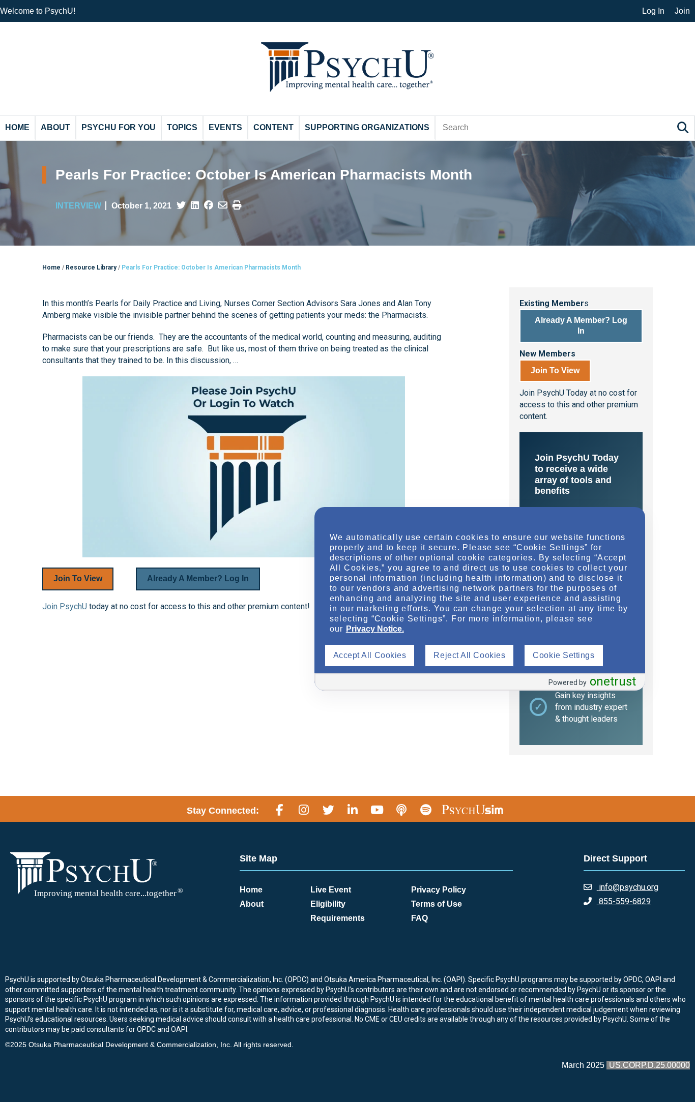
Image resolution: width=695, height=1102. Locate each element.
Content (273, 127)
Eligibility (327, 904)
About (55, 127)
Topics (182, 127)
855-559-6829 (624, 901)
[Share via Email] (222, 205)
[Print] (237, 205)
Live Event (330, 889)
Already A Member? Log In (198, 578)
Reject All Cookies (469, 655)
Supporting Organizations (367, 127)
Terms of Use (436, 904)
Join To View (77, 578)
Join (682, 11)
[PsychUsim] (472, 809)
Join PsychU (64, 606)
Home (17, 127)
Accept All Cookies (370, 655)
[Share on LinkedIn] (195, 205)
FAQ (419, 918)
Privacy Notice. (375, 628)
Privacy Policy (438, 889)
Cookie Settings (563, 655)
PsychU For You (118, 127)
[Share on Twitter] (181, 205)
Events (225, 127)
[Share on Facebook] (208, 205)
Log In (653, 11)
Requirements (337, 918)
